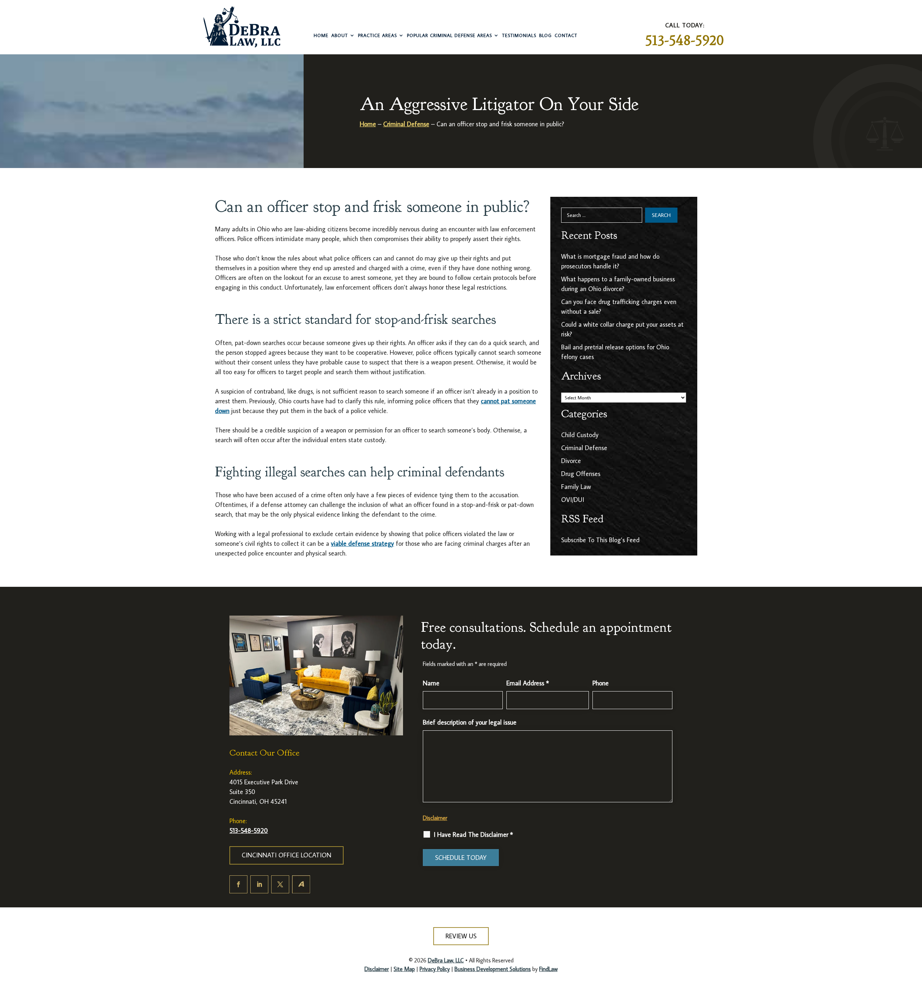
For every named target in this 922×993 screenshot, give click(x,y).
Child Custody (580, 435)
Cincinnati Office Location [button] (286, 855)
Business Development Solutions (493, 968)
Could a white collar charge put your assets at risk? (622, 329)
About (339, 35)
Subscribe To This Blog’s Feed (600, 540)
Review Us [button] (461, 936)
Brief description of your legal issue (469, 722)
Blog (545, 35)
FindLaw (548, 968)
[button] (910, 941)
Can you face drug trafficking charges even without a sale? (618, 307)
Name (431, 683)
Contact (566, 35)
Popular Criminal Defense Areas (449, 35)
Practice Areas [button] (377, 35)
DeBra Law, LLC (446, 960)
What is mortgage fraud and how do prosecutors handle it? (610, 261)
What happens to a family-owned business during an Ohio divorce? (618, 284)
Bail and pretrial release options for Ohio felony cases (615, 352)
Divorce (571, 461)
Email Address (527, 683)
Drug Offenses (580, 474)
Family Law (576, 486)
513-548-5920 (684, 40)
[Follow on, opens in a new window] (301, 884)
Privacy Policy (435, 968)
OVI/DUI (572, 499)
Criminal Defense (584, 448)
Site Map (404, 968)
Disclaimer (435, 817)
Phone (600, 683)
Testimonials (519, 35)
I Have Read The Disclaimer (473, 834)
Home (321, 35)
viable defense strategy (362, 543)
